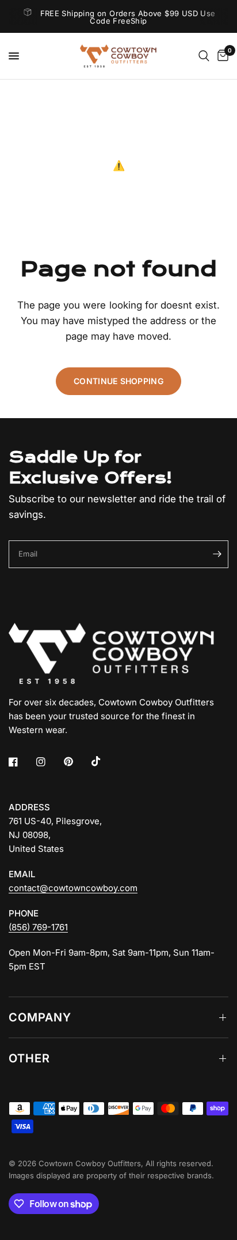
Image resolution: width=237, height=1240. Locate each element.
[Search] (203, 56)
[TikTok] (104, 761)
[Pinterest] (76, 762)
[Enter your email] (216, 554)
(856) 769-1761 (38, 927)
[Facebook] (21, 762)
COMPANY (40, 1017)
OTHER (29, 1058)
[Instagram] (49, 762)
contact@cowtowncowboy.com (73, 887)
